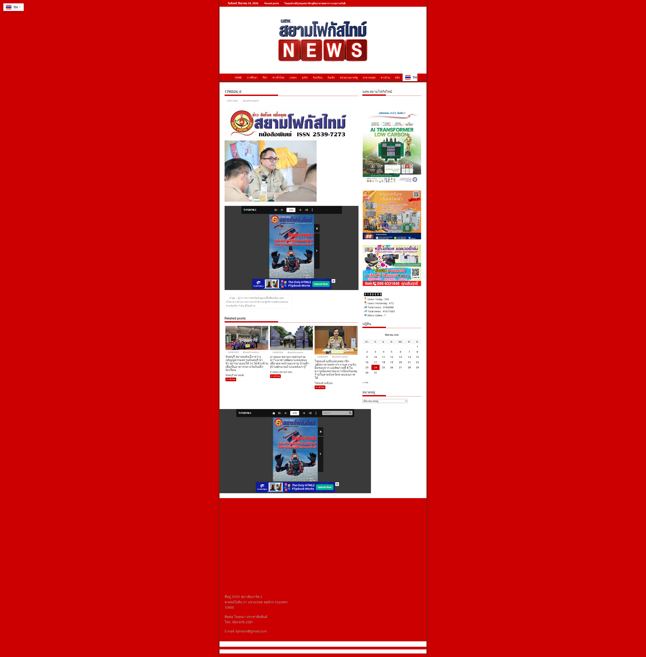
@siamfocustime (251, 100)
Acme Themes (356, 651)
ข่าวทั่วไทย (278, 77)
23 (366, 367)
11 (383, 357)
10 (375, 357)
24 (375, 367)
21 (409, 362)
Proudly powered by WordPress (300, 651)
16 (366, 362)
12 (391, 357)
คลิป (397, 77)
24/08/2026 (233, 352)
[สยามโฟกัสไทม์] (227, 77)
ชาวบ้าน (385, 77)
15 (417, 357)
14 (409, 357)
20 (400, 362)
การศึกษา (252, 77)
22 (417, 362)
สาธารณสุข (369, 77)
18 (383, 362)
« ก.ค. (365, 382)
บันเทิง (331, 77)
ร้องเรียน (317, 77)
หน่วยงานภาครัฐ (349, 77)
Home (238, 77)
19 (391, 362)
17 (375, 362)
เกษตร (293, 77)
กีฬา (265, 77)
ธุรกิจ (305, 77)
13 (400, 357)
